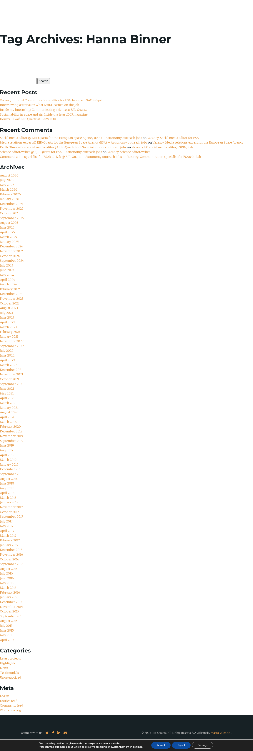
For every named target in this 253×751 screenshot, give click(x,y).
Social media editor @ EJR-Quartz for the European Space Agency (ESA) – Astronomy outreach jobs (71, 138)
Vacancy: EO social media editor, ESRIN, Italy (163, 147)
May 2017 (6, 526)
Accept (161, 745)
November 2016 (11, 554)
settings (137, 747)
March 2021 (8, 403)
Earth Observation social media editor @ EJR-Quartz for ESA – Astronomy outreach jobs (63, 147)
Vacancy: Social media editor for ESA (173, 138)
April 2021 (7, 398)
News (210, 13)
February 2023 (10, 332)
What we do (190, 13)
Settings (202, 745)
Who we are (165, 13)
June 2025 (7, 227)
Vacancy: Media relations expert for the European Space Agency (198, 142)
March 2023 (8, 327)
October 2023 (9, 303)
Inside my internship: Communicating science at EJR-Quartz (43, 109)
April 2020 (7, 417)
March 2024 (8, 284)
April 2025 (7, 232)
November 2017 (11, 507)
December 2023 (11, 294)
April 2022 (7, 360)
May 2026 (7, 185)
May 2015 (6, 635)
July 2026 (7, 180)
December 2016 (11, 550)
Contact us (229, 13)
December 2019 (11, 431)
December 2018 (11, 469)
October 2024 (10, 256)
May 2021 (7, 393)
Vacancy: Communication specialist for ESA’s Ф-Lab (164, 157)
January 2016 (9, 597)
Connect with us (31, 733)
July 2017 (6, 521)
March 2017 (8, 535)
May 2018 (7, 488)
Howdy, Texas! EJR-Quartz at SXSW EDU (28, 119)
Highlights (7, 663)
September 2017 (11, 516)
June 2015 (7, 630)
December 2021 (11, 370)
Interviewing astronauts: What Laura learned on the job (40, 105)
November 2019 (11, 436)
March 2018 (8, 497)
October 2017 (9, 512)
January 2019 (9, 464)
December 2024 (11, 246)
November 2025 (11, 208)
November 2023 (11, 298)
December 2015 (11, 602)
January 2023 (9, 336)
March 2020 (8, 422)
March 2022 (8, 365)
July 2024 (6, 265)
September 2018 (11, 474)
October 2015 (9, 611)
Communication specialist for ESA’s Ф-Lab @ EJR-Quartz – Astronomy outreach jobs (61, 157)
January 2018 (9, 502)
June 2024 (7, 270)
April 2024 (7, 280)
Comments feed (11, 705)
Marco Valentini (221, 733)
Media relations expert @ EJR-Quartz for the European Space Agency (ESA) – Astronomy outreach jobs (73, 142)
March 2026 (8, 189)
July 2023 (6, 313)
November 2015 (11, 607)
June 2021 (7, 388)
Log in (4, 696)
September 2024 (12, 260)
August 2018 (9, 479)
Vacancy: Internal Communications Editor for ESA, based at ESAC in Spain (52, 100)
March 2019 (8, 460)
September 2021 (12, 384)
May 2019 (7, 450)
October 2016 (9, 559)
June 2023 (7, 317)
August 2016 (9, 569)
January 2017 (9, 545)
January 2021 (9, 407)
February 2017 (10, 540)
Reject (181, 745)
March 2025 (8, 237)
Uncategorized (10, 677)
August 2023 (9, 308)
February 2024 (10, 289)
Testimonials (9, 673)
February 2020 (10, 426)
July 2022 (7, 350)
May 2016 (7, 583)
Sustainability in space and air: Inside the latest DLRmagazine (44, 114)
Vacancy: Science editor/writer (128, 152)
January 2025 (9, 242)
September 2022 (12, 346)
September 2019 (11, 441)
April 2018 (7, 493)
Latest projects (10, 658)
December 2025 (11, 204)
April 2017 (7, 531)
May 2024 (7, 275)
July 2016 (6, 573)
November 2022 (12, 341)
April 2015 (7, 640)
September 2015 (11, 616)
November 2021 (11, 374)
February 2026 (10, 194)
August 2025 (9, 222)
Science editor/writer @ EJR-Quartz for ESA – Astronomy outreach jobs (51, 152)
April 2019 (7, 455)
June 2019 (7, 445)
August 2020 (9, 412)
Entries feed (8, 701)
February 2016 (10, 592)
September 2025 (12, 218)
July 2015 (6, 625)
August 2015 (8, 621)
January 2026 (9, 199)
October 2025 (9, 213)
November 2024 (12, 251)
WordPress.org (10, 710)
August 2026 (9, 175)
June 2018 (7, 483)
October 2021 (9, 379)
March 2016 (8, 588)
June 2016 (7, 578)
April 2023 (7, 322)
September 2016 (11, 564)
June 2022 (7, 355)
